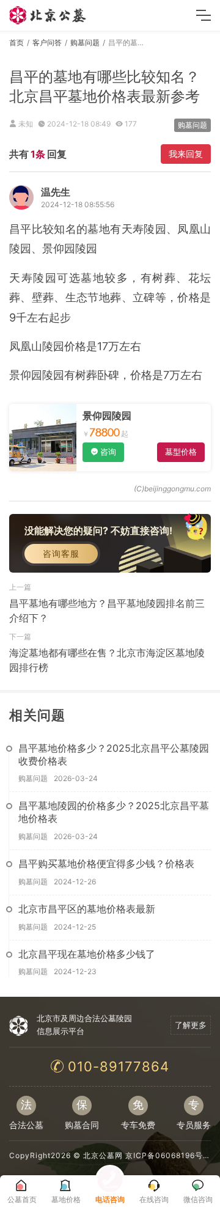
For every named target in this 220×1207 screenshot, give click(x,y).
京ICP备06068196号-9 (168, 1155)
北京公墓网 (103, 1155)
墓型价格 (181, 452)
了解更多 (191, 1025)
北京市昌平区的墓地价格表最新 (86, 909)
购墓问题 (85, 42)
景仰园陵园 (106, 415)
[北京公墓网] (48, 15)
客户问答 (47, 42)
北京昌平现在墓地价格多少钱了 (86, 954)
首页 (16, 42)
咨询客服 (61, 553)
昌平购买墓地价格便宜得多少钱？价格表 (106, 863)
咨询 (108, 452)
